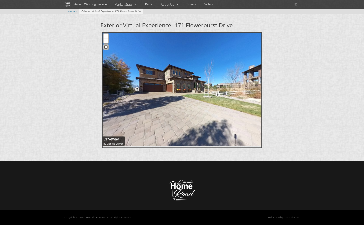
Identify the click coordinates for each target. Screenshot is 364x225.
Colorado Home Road (97, 217)
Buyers (191, 4)
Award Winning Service (90, 4)
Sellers (208, 4)
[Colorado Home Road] (67, 4)
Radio (149, 4)
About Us (167, 4)
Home (73, 11)
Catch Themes (292, 217)
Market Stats (124, 4)
